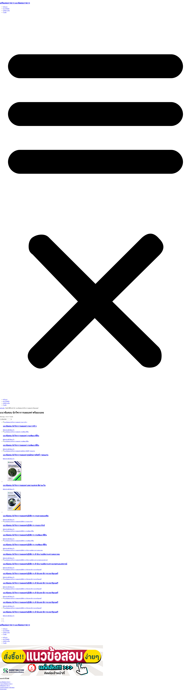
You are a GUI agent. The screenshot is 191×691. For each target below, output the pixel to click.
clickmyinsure (3, 689)
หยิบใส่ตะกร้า (10, 430)
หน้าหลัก (2, 408)
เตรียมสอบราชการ (5, 685)
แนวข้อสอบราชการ (5, 682)
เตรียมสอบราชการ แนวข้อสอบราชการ (15, 3)
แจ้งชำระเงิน (6, 10)
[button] (95, 206)
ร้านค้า (5, 12)
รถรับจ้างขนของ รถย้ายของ (7, 687)
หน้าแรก (5, 6)
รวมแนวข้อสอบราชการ (6, 683)
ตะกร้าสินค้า (6, 8)
